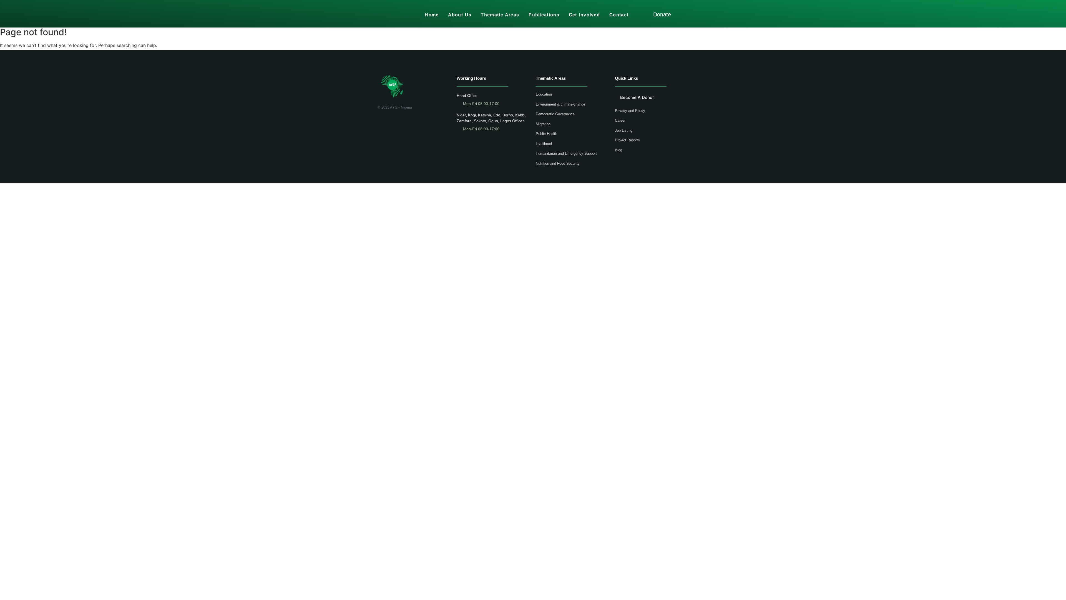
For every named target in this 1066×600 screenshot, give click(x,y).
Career (620, 120)
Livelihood (544, 144)
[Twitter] (388, 122)
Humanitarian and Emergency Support (566, 153)
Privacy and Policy (630, 111)
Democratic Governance (555, 114)
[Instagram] (404, 122)
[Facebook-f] (380, 122)
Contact (618, 14)
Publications (544, 14)
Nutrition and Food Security (558, 163)
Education (544, 94)
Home (432, 14)
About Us (459, 14)
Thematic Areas (500, 14)
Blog (618, 150)
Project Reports (627, 140)
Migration (543, 124)
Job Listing (623, 130)
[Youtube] (396, 122)
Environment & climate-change (560, 104)
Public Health (546, 134)
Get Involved (584, 14)
